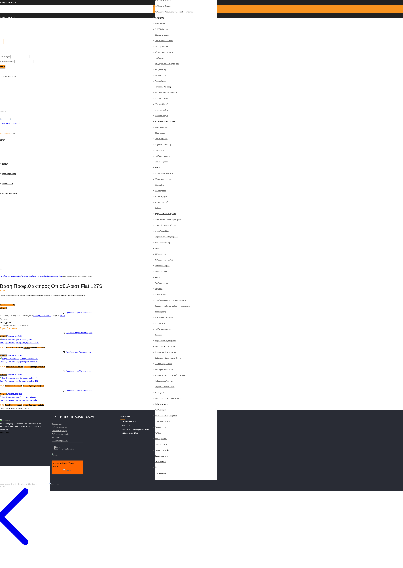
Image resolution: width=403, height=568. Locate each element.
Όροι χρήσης (57, 424)
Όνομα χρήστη (5, 57)
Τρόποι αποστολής (59, 427)
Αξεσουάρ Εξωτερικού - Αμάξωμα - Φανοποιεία (29, 276)
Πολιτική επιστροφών (60, 434)
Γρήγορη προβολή (14, 336)
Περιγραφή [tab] (4, 319)
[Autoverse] (10, 123)
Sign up (19, 76)
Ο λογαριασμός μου (60, 441)
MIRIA (62, 316)
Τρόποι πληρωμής (59, 431)
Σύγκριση (3, 308)
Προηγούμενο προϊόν (8, 408)
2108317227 (4, 12)
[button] (156, 467)
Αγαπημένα (56, 437)
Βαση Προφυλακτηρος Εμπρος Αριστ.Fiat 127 (19, 381)
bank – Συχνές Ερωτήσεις (64, 449)
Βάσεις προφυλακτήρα (54, 276)
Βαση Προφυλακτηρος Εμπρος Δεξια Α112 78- (19, 362)
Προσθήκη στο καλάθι (7, 305)
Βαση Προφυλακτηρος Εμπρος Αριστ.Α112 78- (19, 343)
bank (57, 447)
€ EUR (2, 116)
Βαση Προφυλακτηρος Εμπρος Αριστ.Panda (18, 400)
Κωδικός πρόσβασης (7, 62)
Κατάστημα (9, 276)
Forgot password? (6, 71)
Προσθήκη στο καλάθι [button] (14, 347)
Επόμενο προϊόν (22, 408)
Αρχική (2, 276)
